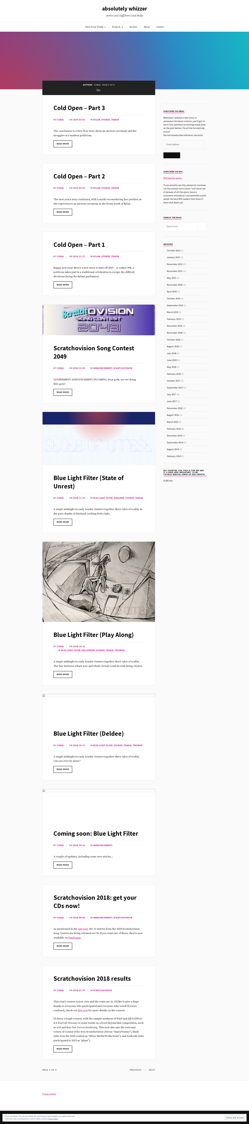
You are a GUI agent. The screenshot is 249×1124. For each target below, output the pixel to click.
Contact (160, 27)
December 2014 (174, 435)
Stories (105, 120)
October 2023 (173, 250)
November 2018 (174, 332)
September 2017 (175, 387)
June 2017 (172, 401)
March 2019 (172, 312)
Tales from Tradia (94, 27)
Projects (116, 27)
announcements (102, 368)
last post (83, 929)
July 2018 (171, 353)
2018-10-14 (79, 845)
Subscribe (172, 155)
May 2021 (171, 277)
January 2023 (173, 257)
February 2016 (174, 428)
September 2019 (175, 305)
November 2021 (174, 271)
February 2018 (174, 373)
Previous (135, 1070)
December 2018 (174, 325)
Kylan (96, 120)
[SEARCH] (202, 226)
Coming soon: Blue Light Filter (95, 833)
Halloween (88, 650)
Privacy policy (49, 1093)
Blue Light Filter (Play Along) (93, 635)
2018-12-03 (79, 368)
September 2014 (175, 442)
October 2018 (173, 339)
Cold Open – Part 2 (79, 176)
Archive (133, 27)
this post (83, 1010)
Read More (63, 144)
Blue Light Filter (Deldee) (88, 733)
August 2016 (173, 415)
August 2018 (173, 346)
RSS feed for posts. (172, 178)
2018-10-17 (79, 745)
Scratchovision (123, 368)
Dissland (119, 498)
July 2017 (171, 394)
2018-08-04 (79, 918)
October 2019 (173, 298)
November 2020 (174, 284)
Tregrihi (120, 650)
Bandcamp (74, 937)
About (147, 27)
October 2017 (173, 380)
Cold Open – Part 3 (79, 108)
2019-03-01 (79, 120)
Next (152, 1070)
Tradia (115, 120)
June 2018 (172, 360)
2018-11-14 (79, 498)
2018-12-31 (79, 256)
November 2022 (174, 264)
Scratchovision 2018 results (92, 978)
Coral (60, 120)
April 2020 (172, 291)
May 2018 (171, 367)
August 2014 (173, 449)
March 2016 (172, 421)
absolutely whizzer (124, 8)
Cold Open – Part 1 (79, 245)
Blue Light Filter (103, 498)
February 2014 (174, 456)
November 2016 (174, 408)
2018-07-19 (79, 990)
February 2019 (174, 319)
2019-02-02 (79, 188)
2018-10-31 (79, 646)
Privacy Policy (53, 1119)
